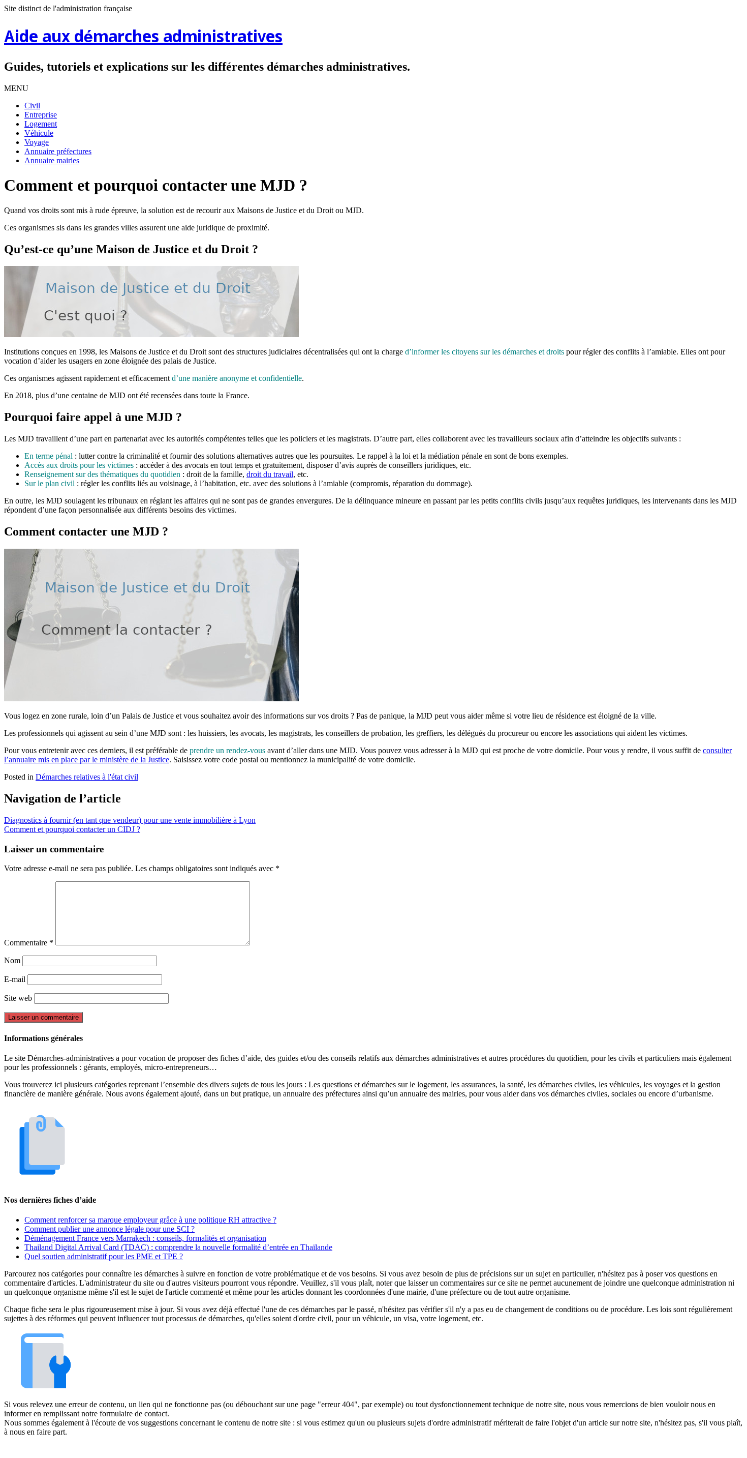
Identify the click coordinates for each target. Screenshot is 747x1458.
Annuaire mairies (51, 160)
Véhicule (38, 133)
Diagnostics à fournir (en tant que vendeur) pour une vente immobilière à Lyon (130, 820)
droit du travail (269, 474)
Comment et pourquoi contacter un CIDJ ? (72, 829)
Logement (40, 124)
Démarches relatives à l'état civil (87, 776)
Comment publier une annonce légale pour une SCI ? (109, 1229)
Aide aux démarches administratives (143, 38)
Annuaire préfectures (57, 151)
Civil (32, 105)
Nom (12, 960)
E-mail (14, 979)
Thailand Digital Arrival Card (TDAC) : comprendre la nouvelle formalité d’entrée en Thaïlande (178, 1247)
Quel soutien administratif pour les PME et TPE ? (103, 1256)
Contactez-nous (426, 1449)
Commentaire (28, 942)
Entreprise (40, 114)
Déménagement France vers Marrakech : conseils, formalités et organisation (145, 1238)
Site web (18, 998)
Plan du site (375, 1449)
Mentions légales (323, 1449)
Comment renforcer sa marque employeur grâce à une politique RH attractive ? (150, 1219)
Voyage (36, 142)
